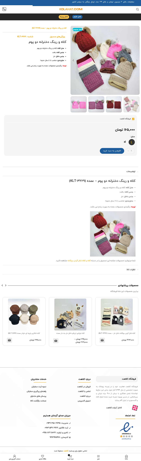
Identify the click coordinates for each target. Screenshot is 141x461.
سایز (133, 136)
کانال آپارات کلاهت (114, 407)
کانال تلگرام (77, 17)
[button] (2, 285)
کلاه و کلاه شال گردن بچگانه (79, 260)
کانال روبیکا (64, 17)
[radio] (132, 142)
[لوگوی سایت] (70, 9)
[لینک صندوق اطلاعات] (4, 9)
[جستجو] (137, 9)
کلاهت (125, 379)
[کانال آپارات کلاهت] (135, 408)
